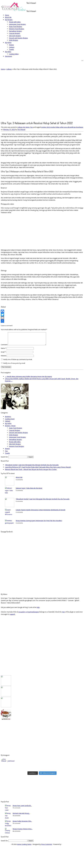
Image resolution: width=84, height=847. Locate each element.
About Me (8, 17)
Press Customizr (46, 844)
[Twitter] (42, 314)
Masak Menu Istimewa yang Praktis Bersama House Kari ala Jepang (28, 376)
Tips (31, 127)
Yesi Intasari (21, 129)
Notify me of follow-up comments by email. (17, 359)
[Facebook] (42, 311)
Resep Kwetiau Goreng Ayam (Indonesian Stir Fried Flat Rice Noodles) (39, 521)
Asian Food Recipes (15, 26)
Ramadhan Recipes (15, 31)
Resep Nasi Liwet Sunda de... (22, 806)
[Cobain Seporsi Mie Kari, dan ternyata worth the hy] (52, 769)
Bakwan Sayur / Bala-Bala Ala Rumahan (29, 488)
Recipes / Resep (10, 426)
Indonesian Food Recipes (17, 24)
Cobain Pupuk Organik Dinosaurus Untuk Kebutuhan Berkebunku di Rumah (40, 510)
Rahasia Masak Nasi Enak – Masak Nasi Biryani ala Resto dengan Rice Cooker (31, 469)
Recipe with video (15, 22)
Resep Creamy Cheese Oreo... (22, 829)
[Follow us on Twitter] (30, 7)
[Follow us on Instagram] (32, 7)
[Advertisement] (42, 229)
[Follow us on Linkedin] (36, 7)
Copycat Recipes (14, 33)
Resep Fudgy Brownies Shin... (22, 821)
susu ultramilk (68, 127)
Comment (4, 345)
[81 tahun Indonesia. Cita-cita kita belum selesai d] (52, 766)
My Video (8, 52)
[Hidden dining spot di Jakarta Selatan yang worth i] (32, 769)
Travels (11, 49)
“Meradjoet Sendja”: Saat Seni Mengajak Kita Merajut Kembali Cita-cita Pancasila (31, 465)
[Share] (42, 321)
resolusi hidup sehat (57, 127)
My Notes (8, 43)
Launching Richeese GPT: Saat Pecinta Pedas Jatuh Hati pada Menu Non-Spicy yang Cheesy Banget (38, 467)
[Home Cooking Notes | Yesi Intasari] (13, 11)
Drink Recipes (13, 40)
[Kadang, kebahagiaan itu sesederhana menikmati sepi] (11, 769)
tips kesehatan (78, 127)
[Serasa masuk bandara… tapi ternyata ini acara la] (72, 769)
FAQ (63, 612)
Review (11, 45)
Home (7, 15)
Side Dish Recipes (15, 36)
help (38, 607)
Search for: (4, 457)
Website (3, 356)
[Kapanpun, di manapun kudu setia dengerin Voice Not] (11, 766)
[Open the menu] (82, 60)
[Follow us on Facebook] (29, 7)
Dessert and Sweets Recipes (18, 38)
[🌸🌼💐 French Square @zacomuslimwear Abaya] (32, 766)
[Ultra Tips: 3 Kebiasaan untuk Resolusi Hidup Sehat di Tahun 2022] (38, 119)
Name (3, 348)
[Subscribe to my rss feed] (27, 7)
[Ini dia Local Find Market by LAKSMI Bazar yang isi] (72, 766)
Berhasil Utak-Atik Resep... (21, 813)
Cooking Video (14, 54)
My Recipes (8, 20)
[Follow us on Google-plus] (31, 7)
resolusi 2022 (45, 127)
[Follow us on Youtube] (33, 7)
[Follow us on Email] (28, 7)
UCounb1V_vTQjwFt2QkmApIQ (28, 612)
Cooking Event (9, 419)
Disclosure (8, 56)
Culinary (11, 47)
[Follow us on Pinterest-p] (34, 7)
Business (8, 416)
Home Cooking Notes (24, 844)
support (12, 614)
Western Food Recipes (16, 29)
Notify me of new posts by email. (14, 363)
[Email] (42, 317)
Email (3, 352)
